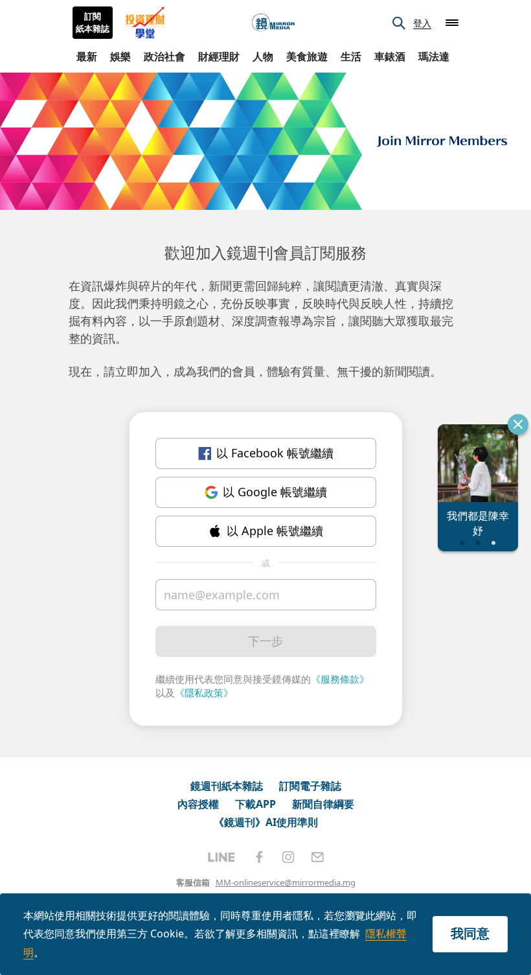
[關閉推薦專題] (518, 424)
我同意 (470, 933)
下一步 (265, 640)
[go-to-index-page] (273, 23)
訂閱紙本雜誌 (92, 22)
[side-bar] (452, 22)
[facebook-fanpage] (259, 857)
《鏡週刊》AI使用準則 (266, 822)
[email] (317, 857)
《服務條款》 (340, 678)
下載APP (255, 804)
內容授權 (198, 804)
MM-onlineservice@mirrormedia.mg (286, 882)
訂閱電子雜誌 (310, 786)
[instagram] (288, 857)
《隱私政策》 (204, 692)
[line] (221, 857)
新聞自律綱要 (323, 804)
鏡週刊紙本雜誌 (226, 786)
